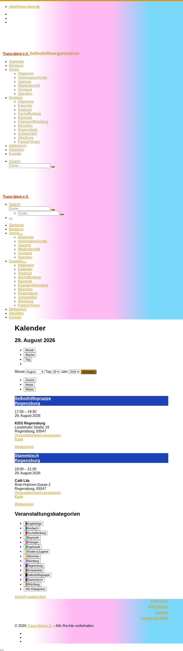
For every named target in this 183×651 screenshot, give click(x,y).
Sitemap (161, 612)
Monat (29, 350)
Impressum (159, 601)
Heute (29, 384)
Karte (19, 439)
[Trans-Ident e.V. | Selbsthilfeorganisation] (28, 49)
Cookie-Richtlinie (154, 618)
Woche (29, 355)
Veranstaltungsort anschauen (38, 435)
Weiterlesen (24, 447)
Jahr (64, 371)
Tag (27, 359)
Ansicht (30, 597)
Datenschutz (158, 606)
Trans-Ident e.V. (39, 626)
